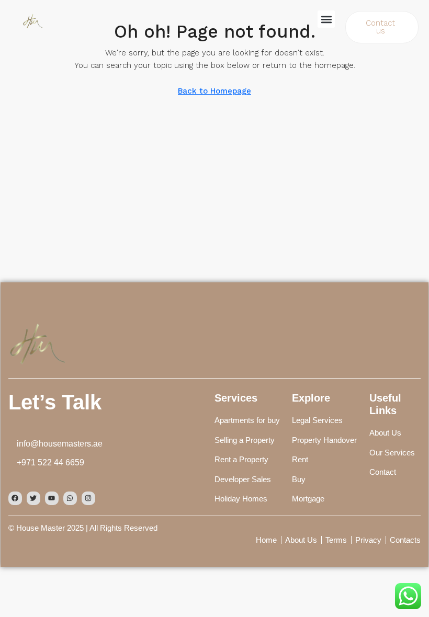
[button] (326, 19)
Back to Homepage (214, 91)
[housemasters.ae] (36, 342)
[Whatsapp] (70, 498)
